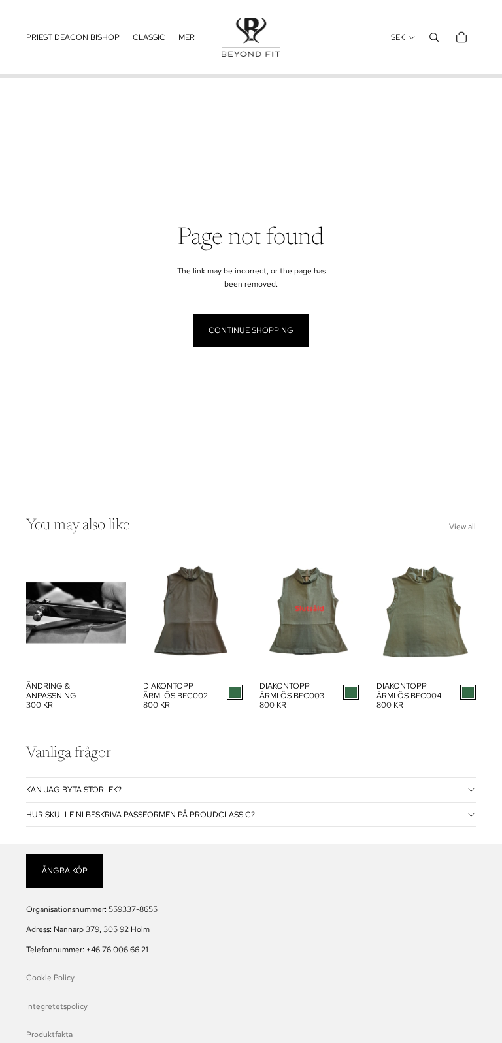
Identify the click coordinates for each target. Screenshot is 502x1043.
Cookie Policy (50, 978)
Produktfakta (49, 1034)
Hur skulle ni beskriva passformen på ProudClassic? (140, 814)
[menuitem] (73, 37)
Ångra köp (65, 870)
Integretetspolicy (57, 1006)
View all (462, 527)
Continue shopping (251, 330)
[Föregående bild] (153, 612)
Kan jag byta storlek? (74, 790)
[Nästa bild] (232, 612)
